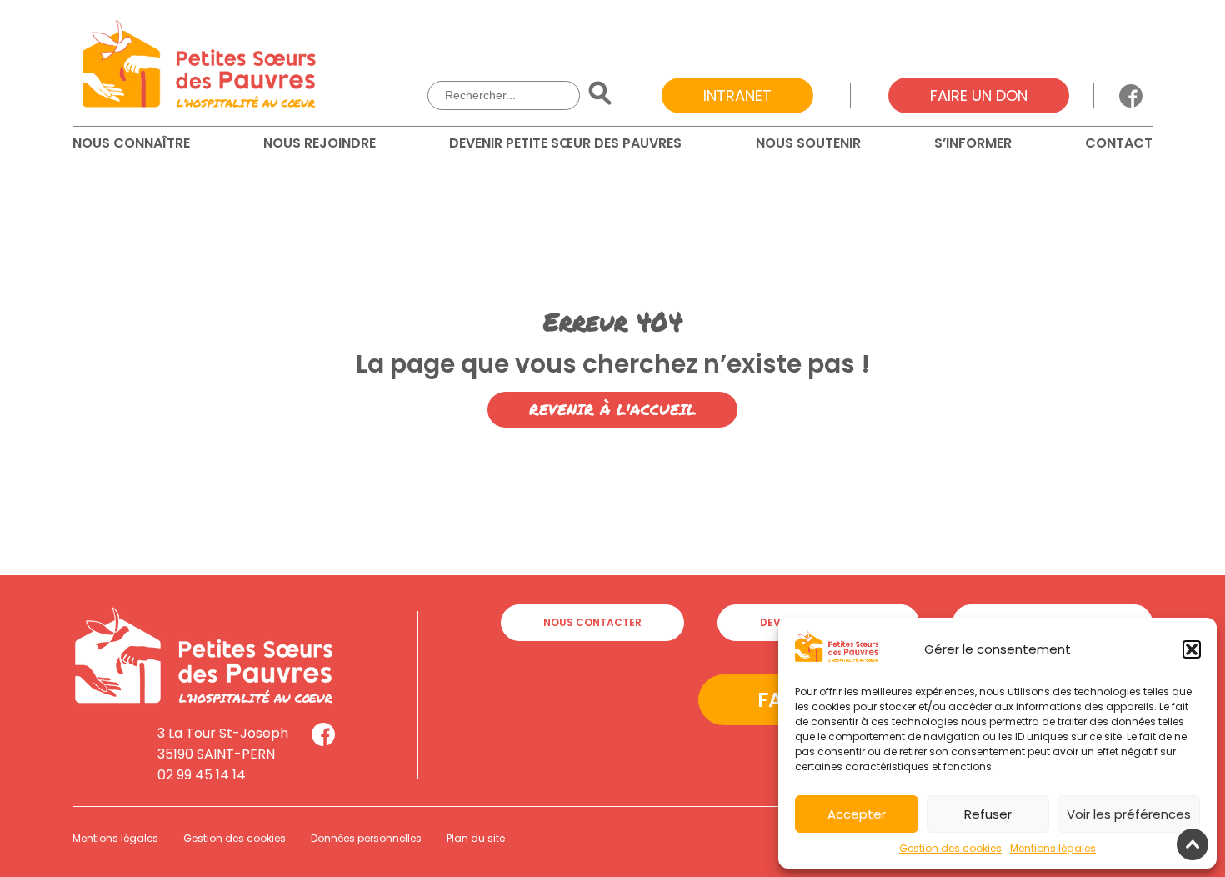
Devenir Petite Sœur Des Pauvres (565, 143)
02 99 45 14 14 (202, 774)
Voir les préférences (1129, 814)
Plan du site (476, 838)
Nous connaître (131, 143)
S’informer (973, 143)
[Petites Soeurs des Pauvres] (199, 66)
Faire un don (979, 95)
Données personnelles (366, 838)
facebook (1130, 96)
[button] (1191, 649)
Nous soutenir (808, 143)
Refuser (988, 814)
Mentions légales (1053, 848)
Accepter (857, 814)
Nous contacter (592, 622)
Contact (1118, 143)
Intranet (737, 95)
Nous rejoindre (319, 143)
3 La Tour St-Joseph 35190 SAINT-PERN (223, 744)
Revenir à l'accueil (612, 409)
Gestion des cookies (950, 848)
